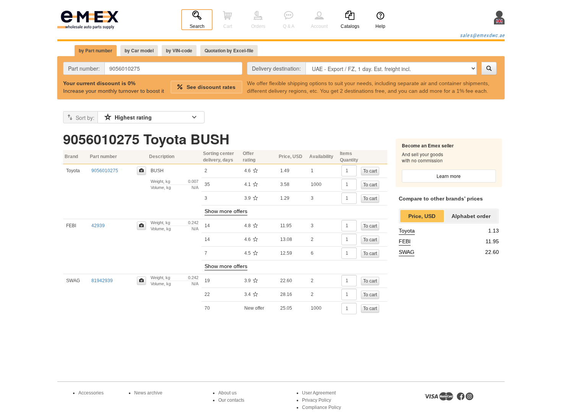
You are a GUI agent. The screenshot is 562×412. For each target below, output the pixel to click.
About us (227, 393)
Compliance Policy (321, 407)
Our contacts (231, 400)
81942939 (102, 280)
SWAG (406, 252)
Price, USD (421, 216)
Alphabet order (471, 216)
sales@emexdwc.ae (482, 35)
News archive (148, 393)
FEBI (405, 241)
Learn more (449, 176)
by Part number (95, 50)
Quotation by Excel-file (229, 50)
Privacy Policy (316, 400)
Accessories (91, 393)
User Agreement (319, 393)
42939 (98, 225)
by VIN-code (179, 50)
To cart (370, 171)
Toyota (407, 231)
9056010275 (104, 170)
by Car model (139, 50)
